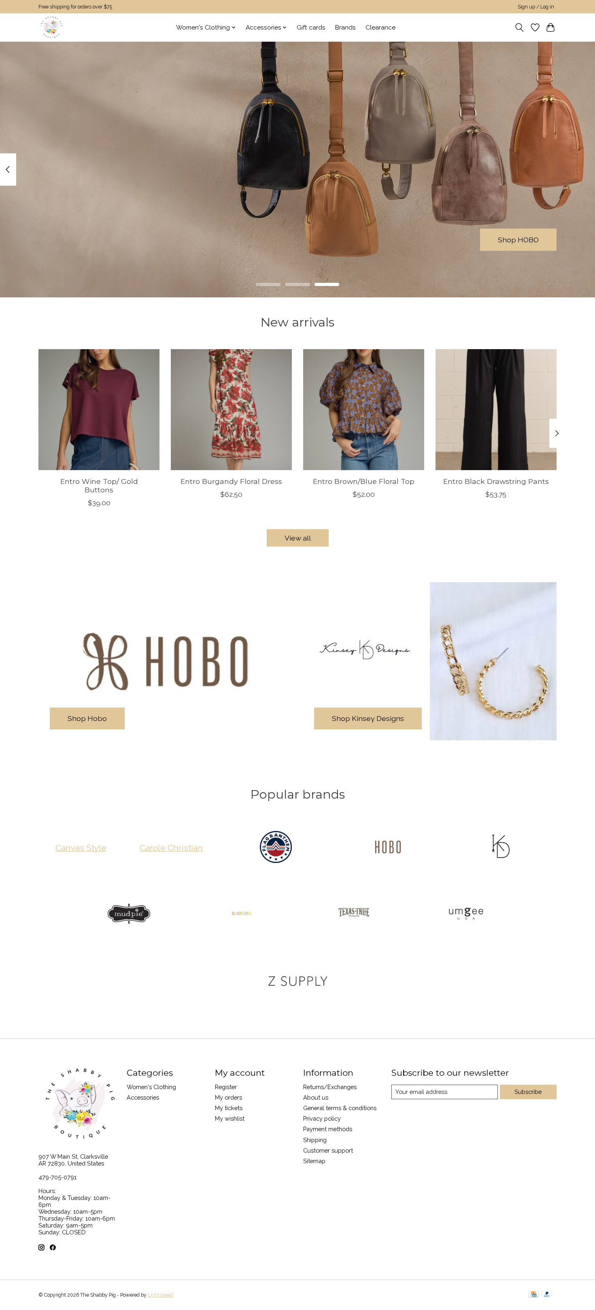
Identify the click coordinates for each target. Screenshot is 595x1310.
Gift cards (311, 27)
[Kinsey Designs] (500, 847)
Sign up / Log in (536, 7)
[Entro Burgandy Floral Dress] (231, 409)
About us (315, 1097)
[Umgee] (465, 915)
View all (298, 538)
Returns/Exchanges (330, 1086)
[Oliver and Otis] (241, 915)
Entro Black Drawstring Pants (496, 481)
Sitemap (314, 1160)
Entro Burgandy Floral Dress (231, 481)
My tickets (228, 1107)
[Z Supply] (297, 981)
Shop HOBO (518, 239)
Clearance (380, 27)
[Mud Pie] (129, 915)
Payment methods (327, 1129)
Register (226, 1086)
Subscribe (528, 1091)
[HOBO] (388, 847)
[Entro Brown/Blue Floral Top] (363, 409)
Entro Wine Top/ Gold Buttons (99, 485)
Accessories (143, 1097)
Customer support (328, 1150)
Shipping (315, 1139)
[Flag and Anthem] (275, 847)
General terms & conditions (339, 1107)
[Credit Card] (534, 1295)
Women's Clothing (151, 1086)
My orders (228, 1097)
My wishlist (229, 1118)
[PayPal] (547, 1295)
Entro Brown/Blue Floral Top (363, 481)
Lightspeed (160, 1295)
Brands (345, 27)
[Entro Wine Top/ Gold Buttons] (98, 409)
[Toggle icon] (519, 27)
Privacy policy (322, 1118)
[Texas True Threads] (353, 915)
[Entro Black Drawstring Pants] (496, 409)
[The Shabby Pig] (50, 27)
